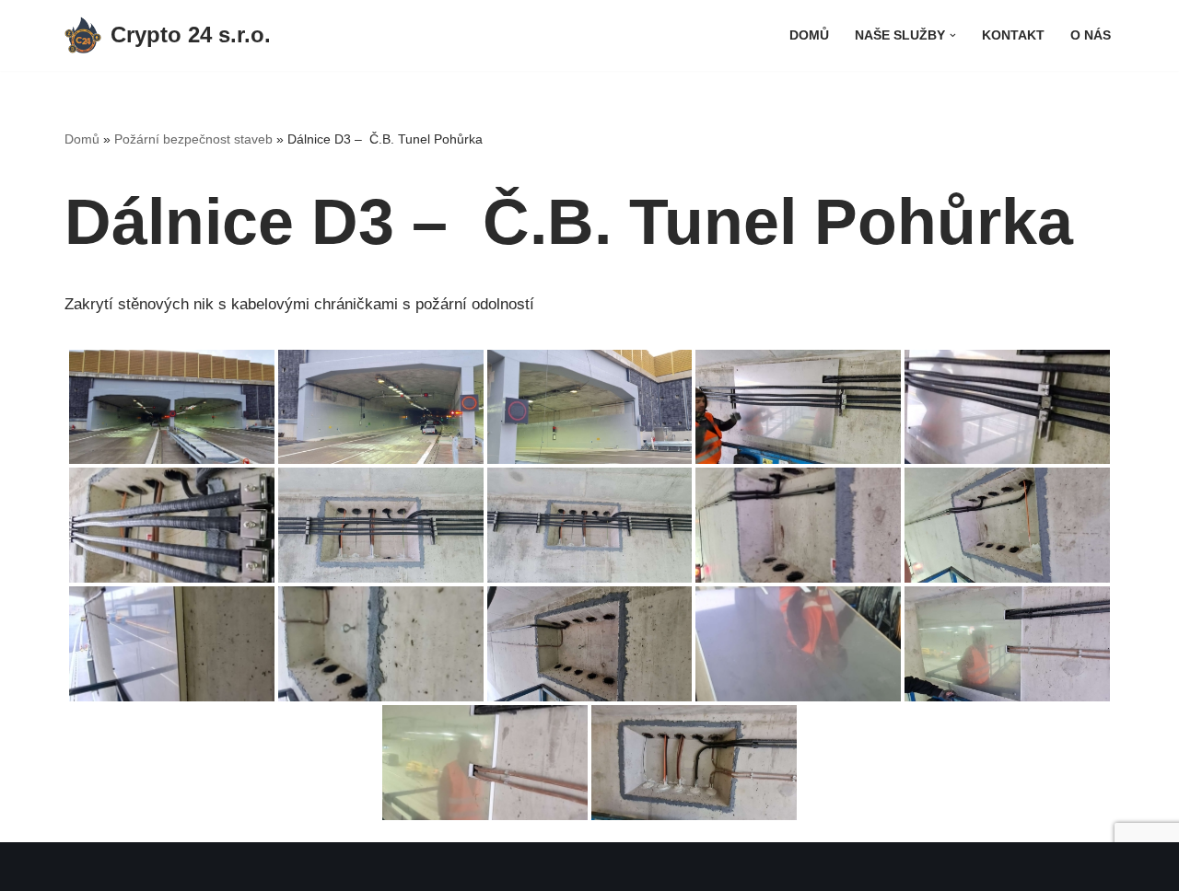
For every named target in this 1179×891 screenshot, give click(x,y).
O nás (1090, 35)
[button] (953, 35)
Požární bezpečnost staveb (193, 139)
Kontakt (1013, 35)
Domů (809, 35)
